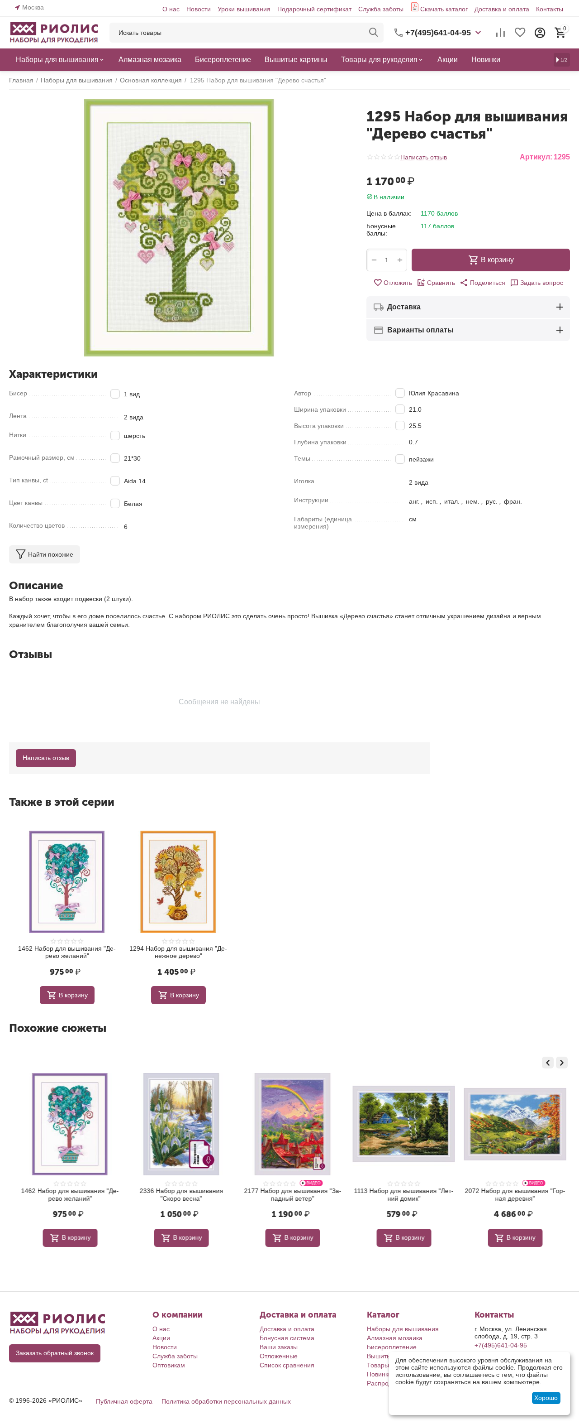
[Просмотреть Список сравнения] (500, 33)
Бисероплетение (392, 1347)
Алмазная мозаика (394, 1338)
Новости (198, 9)
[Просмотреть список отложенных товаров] (520, 33)
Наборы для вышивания (403, 1329)
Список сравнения (287, 1365)
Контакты (549, 9)
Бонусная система (287, 1338)
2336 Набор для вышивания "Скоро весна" (178, 1194)
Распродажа (385, 1383)
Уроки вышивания (244, 9)
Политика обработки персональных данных (226, 1401)
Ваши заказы (279, 1347)
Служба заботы (380, 9)
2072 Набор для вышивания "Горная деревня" (512, 1194)
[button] (482, 282)
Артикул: (536, 157)
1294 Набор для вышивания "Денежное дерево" (178, 952)
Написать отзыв (423, 157)
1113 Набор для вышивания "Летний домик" (401, 1194)
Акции (161, 1338)
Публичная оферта (124, 1401)
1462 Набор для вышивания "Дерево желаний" (67, 952)
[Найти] (374, 33)
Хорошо (546, 1397)
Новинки (379, 1374)
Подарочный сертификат (314, 9)
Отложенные (279, 1356)
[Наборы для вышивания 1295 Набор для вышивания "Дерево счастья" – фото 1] (178, 227)
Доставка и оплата (502, 9)
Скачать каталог (444, 9)
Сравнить (441, 282)
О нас (171, 9)
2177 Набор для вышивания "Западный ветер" (289, 1194)
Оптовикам (168, 1365)
